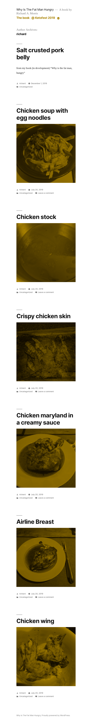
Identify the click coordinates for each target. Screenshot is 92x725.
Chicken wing (35, 620)
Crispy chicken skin (43, 316)
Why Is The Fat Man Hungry (35, 9)
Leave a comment (46, 193)
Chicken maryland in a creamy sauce (44, 419)
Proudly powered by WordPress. (56, 715)
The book (22, 18)
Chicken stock (36, 216)
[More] (58, 18)
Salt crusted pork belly (40, 54)
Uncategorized (26, 87)
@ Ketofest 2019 (43, 18)
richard (22, 83)
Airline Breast (35, 521)
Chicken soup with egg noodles (42, 114)
